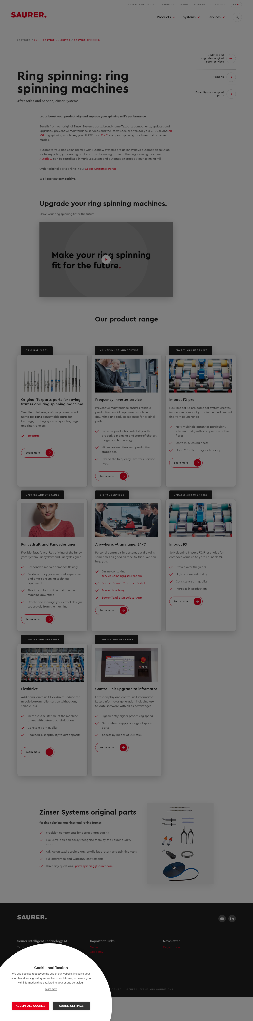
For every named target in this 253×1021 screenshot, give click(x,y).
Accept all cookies (30, 1005)
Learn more (51, 989)
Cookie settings (71, 1005)
